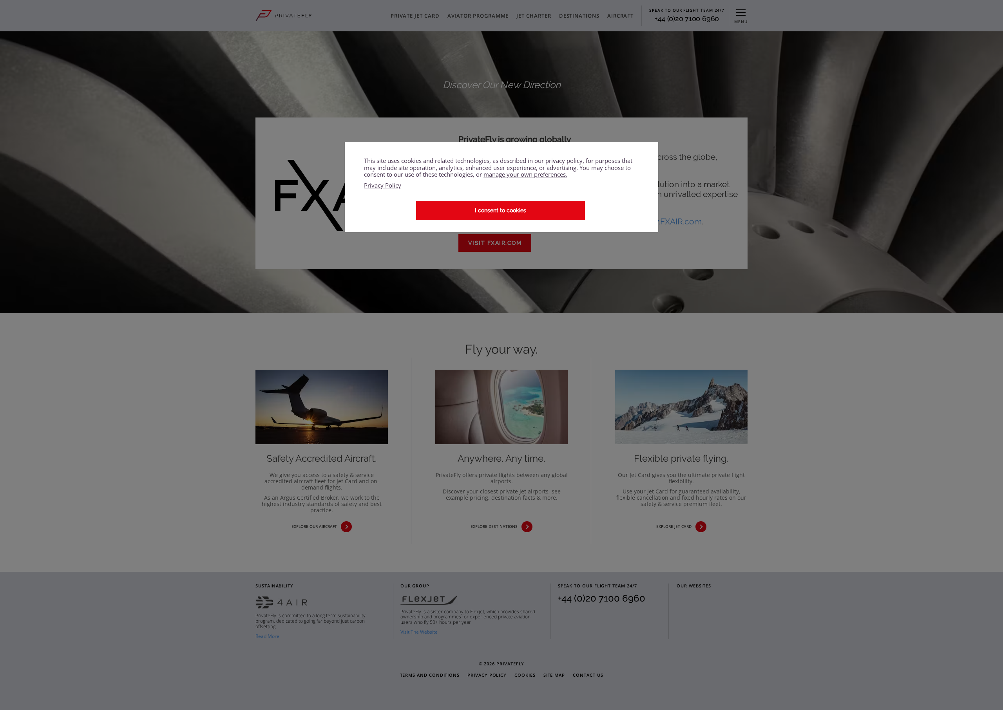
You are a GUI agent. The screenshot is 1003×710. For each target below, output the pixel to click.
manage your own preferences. (525, 174)
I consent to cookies (500, 210)
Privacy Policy (382, 185)
